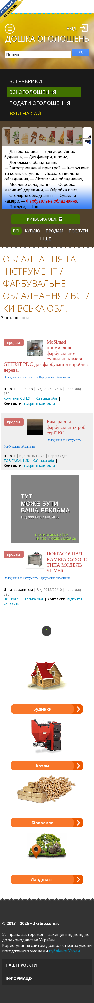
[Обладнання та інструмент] (87, 137)
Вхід (71, 28)
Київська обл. (42, 219)
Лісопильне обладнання (58, 179)
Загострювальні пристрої (34, 168)
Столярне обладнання (31, 195)
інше (45, 239)
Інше (37, 206)
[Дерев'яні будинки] (51, 137)
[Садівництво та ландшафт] (78, 137)
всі (16, 231)
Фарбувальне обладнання (51, 201)
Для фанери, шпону (48, 157)
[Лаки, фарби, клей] (33, 137)
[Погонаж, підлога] (24, 137)
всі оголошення (32, 91)
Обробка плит (63, 190)
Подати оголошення (39, 102)
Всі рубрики (25, 81)
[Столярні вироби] (6, 137)
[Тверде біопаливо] (60, 137)
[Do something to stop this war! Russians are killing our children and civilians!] (11, 11)
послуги (78, 231)
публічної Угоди (64, 951)
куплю (32, 231)
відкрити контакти (39, 403)
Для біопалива (23, 151)
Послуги (17, 206)
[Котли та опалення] (69, 137)
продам (54, 231)
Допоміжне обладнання (32, 162)
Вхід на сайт (27, 113)
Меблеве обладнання (30, 184)
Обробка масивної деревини (39, 187)
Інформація (19, 978)
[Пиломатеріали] (15, 137)
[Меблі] (42, 137)
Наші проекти (21, 965)
